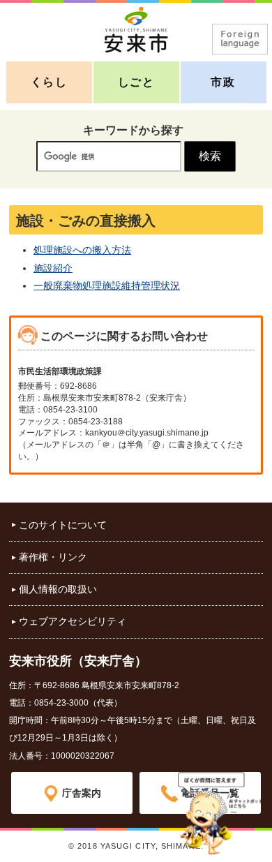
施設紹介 (53, 268)
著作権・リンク (53, 557)
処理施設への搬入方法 (82, 249)
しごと (136, 82)
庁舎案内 (81, 792)
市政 (223, 82)
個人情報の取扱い (58, 589)
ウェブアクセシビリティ (72, 621)
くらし (49, 82)
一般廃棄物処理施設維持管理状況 (106, 285)
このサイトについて (63, 524)
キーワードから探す (133, 130)
